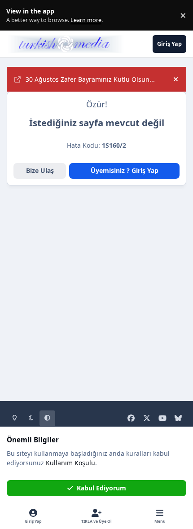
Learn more (17, 15)
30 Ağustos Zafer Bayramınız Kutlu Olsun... (90, 79)
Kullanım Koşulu (70, 462)
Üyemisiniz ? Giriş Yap (124, 170)
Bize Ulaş (40, 170)
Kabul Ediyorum (101, 488)
